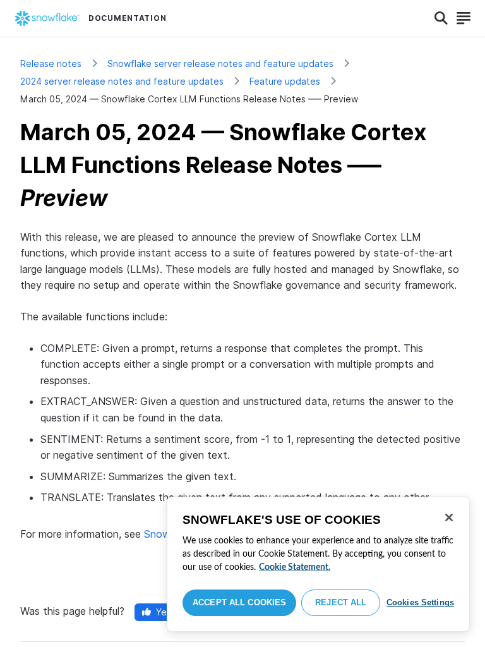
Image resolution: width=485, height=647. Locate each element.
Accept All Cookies (239, 602)
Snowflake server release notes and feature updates (220, 63)
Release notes (50, 63)
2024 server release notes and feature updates (122, 81)
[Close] (449, 517)
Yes (163, 612)
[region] (318, 564)
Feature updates (284, 81)
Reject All (340, 602)
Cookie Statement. (294, 567)
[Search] (441, 18)
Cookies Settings (420, 602)
